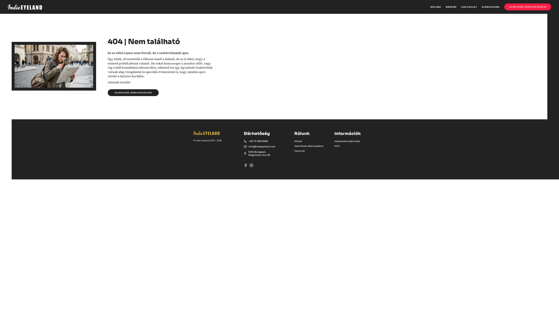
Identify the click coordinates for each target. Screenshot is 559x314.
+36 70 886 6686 (258, 141)
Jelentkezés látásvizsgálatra (527, 7)
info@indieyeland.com (261, 146)
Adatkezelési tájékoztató (347, 141)
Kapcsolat (299, 151)
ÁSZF (337, 146)
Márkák (298, 141)
